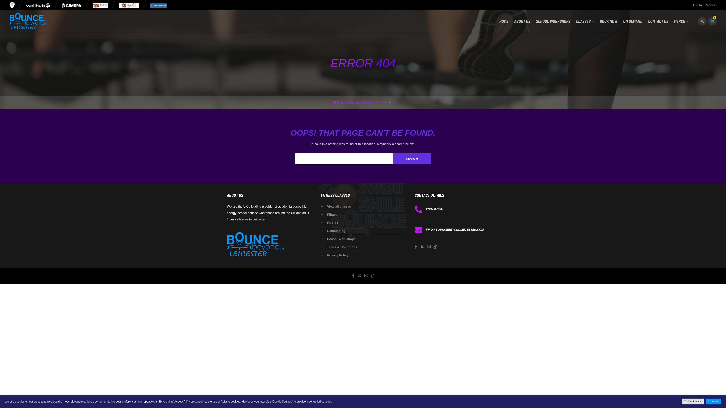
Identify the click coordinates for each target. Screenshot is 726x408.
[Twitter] (422, 247)
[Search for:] (344, 158)
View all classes (339, 206)
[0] (712, 21)
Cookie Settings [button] (692, 401)
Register (711, 5)
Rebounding (336, 231)
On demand (632, 21)
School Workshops (341, 239)
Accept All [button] (713, 401)
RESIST (332, 223)
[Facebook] (416, 247)
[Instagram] (429, 247)
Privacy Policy (337, 255)
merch (679, 21)
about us (522, 21)
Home (503, 21)
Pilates (332, 214)
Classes (583, 21)
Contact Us (658, 21)
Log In (697, 5)
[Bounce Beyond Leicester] (28, 21)
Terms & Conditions (342, 247)
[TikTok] (435, 247)
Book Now (608, 21)
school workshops (553, 21)
